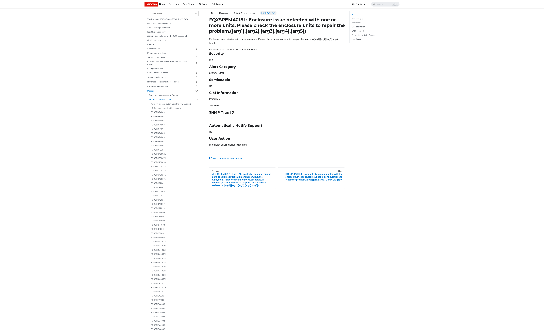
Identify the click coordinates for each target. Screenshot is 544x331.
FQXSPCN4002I (158, 221)
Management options (156, 53)
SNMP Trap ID (358, 31)
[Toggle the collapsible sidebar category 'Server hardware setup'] (197, 73)
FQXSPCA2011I (158, 195)
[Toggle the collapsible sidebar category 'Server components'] (197, 57)
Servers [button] (173, 4)
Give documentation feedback (227, 158)
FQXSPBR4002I (158, 120)
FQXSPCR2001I (158, 233)
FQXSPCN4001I (158, 216)
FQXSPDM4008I (158, 275)
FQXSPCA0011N (158, 166)
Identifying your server (157, 32)
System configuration (156, 77)
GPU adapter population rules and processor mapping (167, 63)
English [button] (359, 4)
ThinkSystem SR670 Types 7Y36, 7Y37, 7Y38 (167, 19)
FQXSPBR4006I (158, 137)
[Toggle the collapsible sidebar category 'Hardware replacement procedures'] (197, 82)
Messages (152, 91)
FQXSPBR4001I (158, 116)
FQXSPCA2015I (158, 200)
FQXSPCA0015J (158, 170)
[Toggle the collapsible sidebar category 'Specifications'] (197, 49)
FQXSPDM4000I (158, 241)
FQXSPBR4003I (158, 125)
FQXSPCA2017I (158, 204)
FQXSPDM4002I (158, 250)
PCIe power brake (155, 68)
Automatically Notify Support (363, 35)
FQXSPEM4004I (158, 321)
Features (151, 44)
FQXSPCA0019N (158, 179)
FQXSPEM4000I (158, 304)
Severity (355, 14)
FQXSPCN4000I (158, 212)
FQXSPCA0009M (158, 162)
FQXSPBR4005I (158, 133)
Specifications (153, 49)
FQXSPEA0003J (158, 292)
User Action (356, 39)
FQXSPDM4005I (158, 262)
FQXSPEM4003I (158, 317)
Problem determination (157, 86)
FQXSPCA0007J (158, 158)
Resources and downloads (159, 23)
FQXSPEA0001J (158, 283)
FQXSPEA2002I (158, 300)
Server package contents (158, 27)
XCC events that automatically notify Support (171, 104)
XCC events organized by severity (166, 108)
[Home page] (211, 13)
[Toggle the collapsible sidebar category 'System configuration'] (197, 77)
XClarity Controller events (160, 99)
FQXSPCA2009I (158, 191)
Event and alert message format (163, 95)
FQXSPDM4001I (158, 246)
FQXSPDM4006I (158, 267)
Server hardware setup (157, 73)
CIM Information (358, 27)
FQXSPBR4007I (158, 141)
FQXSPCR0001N (158, 229)
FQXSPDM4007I (158, 271)
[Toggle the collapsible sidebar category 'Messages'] (197, 91)
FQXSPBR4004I (158, 129)
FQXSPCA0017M (158, 175)
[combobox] (151, 13)
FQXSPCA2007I (158, 187)
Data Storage (189, 4)
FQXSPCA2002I (158, 183)
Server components (156, 57)
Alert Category (358, 19)
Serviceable (356, 23)
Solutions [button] (216, 4)
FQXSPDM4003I (158, 254)
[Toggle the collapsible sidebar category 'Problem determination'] (197, 86)
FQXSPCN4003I (158, 225)
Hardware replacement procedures (163, 82)
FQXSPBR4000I (158, 112)
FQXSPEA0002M (158, 287)
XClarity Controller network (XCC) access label (168, 36)
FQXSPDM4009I (158, 279)
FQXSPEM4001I (158, 308)
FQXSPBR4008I (158, 145)
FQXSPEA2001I (158, 296)
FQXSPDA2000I (158, 237)
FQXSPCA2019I (158, 208)
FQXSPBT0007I (158, 150)
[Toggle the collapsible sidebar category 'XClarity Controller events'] (197, 99)
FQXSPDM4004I (158, 258)
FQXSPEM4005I (158, 325)
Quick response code (156, 40)
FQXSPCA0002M (158, 154)
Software (203, 4)
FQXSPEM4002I (158, 312)
